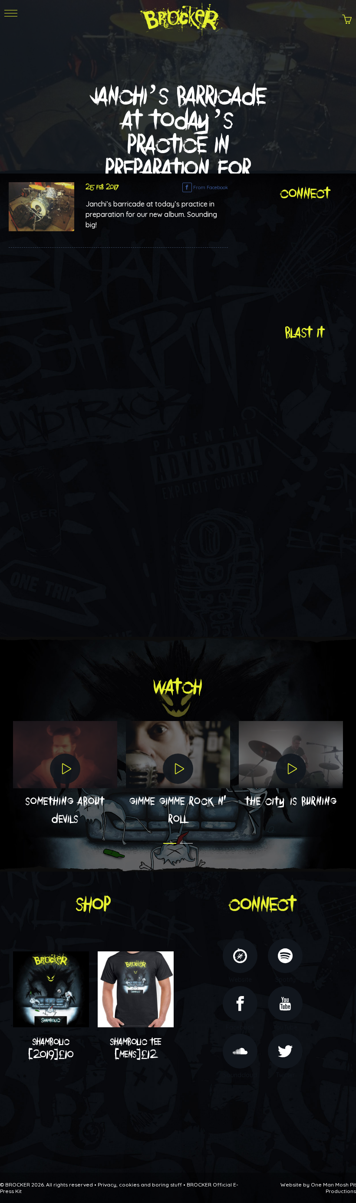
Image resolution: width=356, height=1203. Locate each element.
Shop (93, 904)
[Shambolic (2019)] (51, 988)
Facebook (240, 1027)
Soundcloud (240, 1075)
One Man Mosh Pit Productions (333, 1187)
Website (240, 979)
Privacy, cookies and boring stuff (140, 1184)
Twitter (285, 1075)
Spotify (285, 979)
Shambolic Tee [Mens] (135, 1048)
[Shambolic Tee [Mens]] (136, 988)
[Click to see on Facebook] (41, 206)
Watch (178, 687)
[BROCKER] (179, 17)
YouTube (285, 1027)
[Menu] (10, 22)
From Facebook (210, 187)
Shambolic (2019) (51, 1048)
